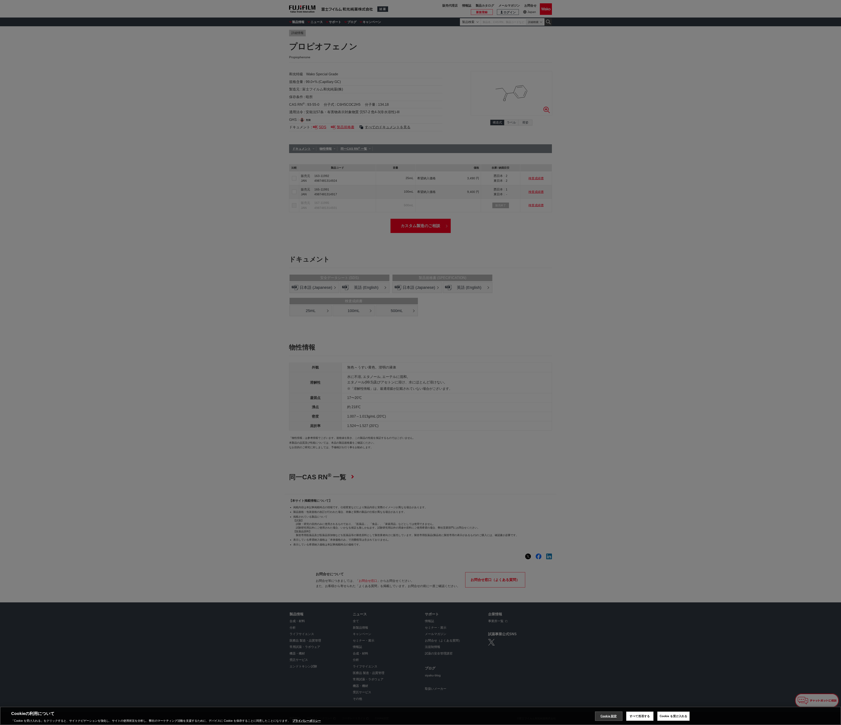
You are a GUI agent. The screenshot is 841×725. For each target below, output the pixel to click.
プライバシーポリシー (306, 720)
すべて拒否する (640, 716)
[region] (420, 716)
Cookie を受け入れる (673, 716)
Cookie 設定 (609, 716)
